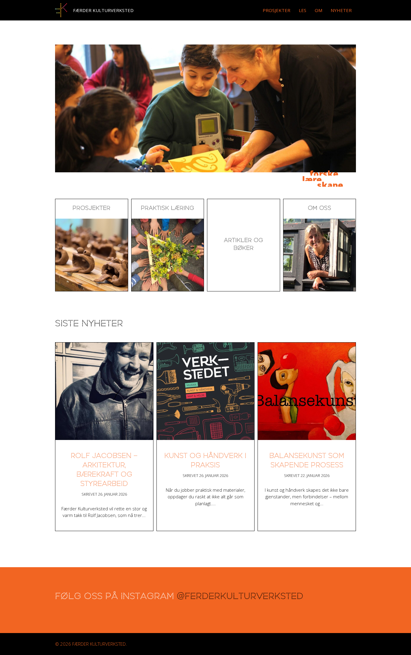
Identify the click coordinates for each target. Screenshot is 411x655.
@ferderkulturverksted (240, 597)
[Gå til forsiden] (61, 10)
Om (318, 10)
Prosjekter (276, 10)
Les (302, 10)
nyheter (341, 10)
